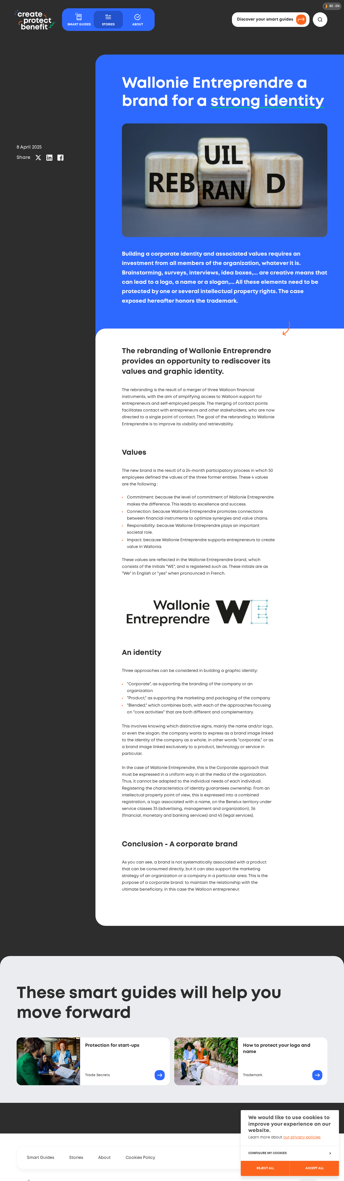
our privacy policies (302, 1137)
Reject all (265, 1168)
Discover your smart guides (265, 19)
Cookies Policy (140, 1158)
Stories (76, 1158)
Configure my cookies (267, 1153)
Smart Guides (40, 1158)
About (104, 1158)
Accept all (314, 1168)
